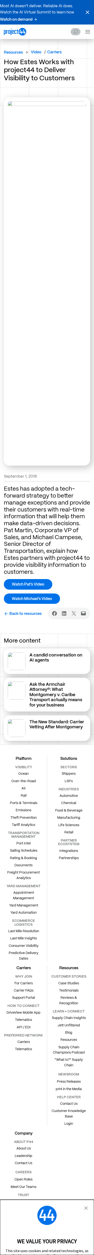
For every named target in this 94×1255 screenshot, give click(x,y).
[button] (87, 12)
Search (76, 31)
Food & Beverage (68, 810)
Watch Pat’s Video (28, 584)
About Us (23, 1148)
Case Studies (68, 983)
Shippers (69, 773)
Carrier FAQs (24, 990)
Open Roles (23, 1179)
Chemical (68, 803)
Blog (68, 1032)
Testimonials (69, 990)
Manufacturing (68, 817)
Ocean (23, 773)
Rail (24, 795)
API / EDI (24, 1027)
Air (23, 788)
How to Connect (23, 1006)
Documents (23, 865)
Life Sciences (68, 825)
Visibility (23, 767)
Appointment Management (23, 895)
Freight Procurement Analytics (23, 875)
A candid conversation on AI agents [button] (55, 657)
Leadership (23, 1156)
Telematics (23, 1020)
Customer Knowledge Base (69, 1113)
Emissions (23, 810)
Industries (69, 789)
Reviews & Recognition (68, 1000)
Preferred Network (23, 1035)
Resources (13, 52)
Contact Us (69, 1103)
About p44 (23, 1142)
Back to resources (25, 613)
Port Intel (23, 843)
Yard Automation (23, 912)
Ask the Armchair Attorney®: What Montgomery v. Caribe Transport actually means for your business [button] (55, 694)
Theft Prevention (23, 817)
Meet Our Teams (23, 1187)
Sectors (68, 767)
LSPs (69, 781)
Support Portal (23, 997)
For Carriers (23, 983)
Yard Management (23, 905)
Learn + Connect (69, 1011)
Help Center (69, 1097)
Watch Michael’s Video (32, 598)
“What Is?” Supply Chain (68, 1062)
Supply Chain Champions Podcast (69, 1050)
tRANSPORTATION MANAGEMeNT (23, 835)
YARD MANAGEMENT (23, 886)
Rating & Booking (23, 858)
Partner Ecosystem (68, 842)
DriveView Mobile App (23, 1012)
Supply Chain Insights (69, 1018)
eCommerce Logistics (23, 922)
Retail (68, 832)
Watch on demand (16, 19)
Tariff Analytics (23, 825)
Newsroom (68, 1074)
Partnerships (69, 858)
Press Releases (69, 1081)
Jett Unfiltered (69, 1025)
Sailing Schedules (23, 850)
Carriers (23, 1042)
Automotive (69, 795)
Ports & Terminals (23, 803)
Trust (23, 1195)
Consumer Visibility (24, 945)
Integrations (68, 851)
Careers (23, 1172)
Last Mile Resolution (23, 931)
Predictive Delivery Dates (23, 955)
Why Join (23, 976)
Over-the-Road (23, 781)
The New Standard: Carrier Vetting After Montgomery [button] (56, 724)
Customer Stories (68, 976)
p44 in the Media (69, 1089)
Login (68, 1123)
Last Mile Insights (23, 938)
